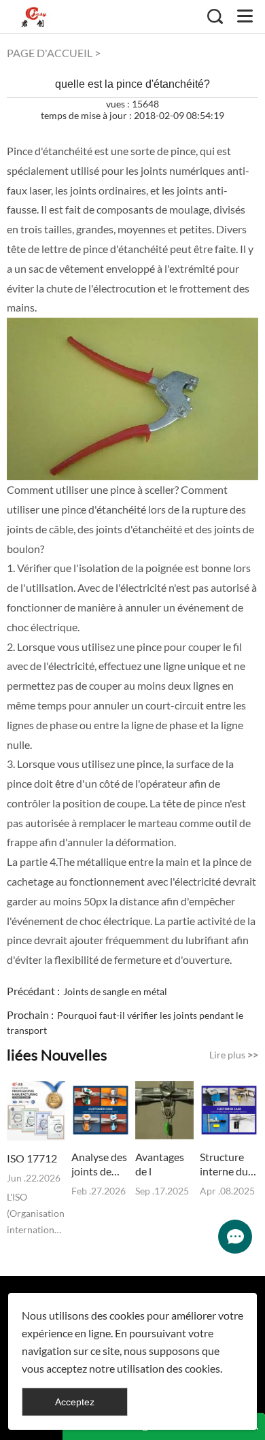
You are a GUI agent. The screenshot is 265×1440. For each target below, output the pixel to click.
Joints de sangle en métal (115, 991)
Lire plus (233, 1054)
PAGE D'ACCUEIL (49, 52)
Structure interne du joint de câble (224, 1164)
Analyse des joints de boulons (99, 1164)
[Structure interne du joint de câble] (229, 1110)
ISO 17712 (32, 1158)
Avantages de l (159, 1163)
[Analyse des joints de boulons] (100, 1110)
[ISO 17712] (36, 1111)
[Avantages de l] (164, 1110)
